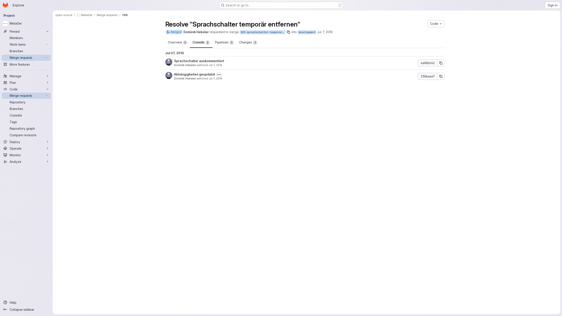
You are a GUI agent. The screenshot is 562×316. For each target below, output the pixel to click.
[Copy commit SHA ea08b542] (441, 62)
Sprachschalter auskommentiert (199, 61)
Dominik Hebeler (185, 65)
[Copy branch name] (288, 32)
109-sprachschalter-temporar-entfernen (263, 32)
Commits (201, 42)
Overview (177, 42)
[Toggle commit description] (219, 75)
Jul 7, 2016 (325, 32)
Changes (247, 42)
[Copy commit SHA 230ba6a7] (441, 76)
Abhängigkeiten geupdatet (194, 74)
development (307, 32)
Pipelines (223, 42)
